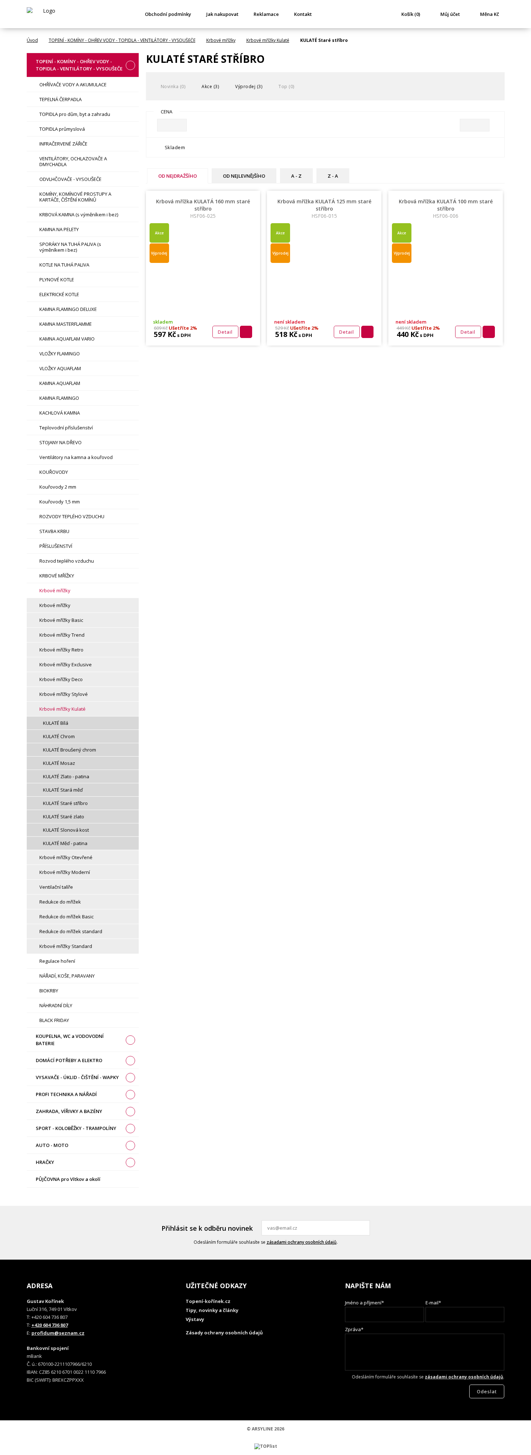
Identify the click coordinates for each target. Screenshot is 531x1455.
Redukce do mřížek (60, 901)
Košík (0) (410, 14)
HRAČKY (45, 1162)
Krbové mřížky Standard (65, 946)
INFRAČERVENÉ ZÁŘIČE (63, 143)
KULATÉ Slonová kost (66, 830)
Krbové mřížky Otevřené (65, 857)
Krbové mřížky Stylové (63, 694)
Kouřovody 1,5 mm (59, 501)
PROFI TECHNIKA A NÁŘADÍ (66, 1094)
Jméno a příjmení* (364, 1302)
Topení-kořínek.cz (208, 1301)
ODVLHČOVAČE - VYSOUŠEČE (70, 179)
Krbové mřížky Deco (61, 679)
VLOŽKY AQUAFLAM (60, 368)
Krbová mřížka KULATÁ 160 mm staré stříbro (203, 208)
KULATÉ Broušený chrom (69, 749)
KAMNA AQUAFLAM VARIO (67, 338)
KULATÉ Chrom (59, 736)
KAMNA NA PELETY (59, 229)
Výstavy (195, 1319)
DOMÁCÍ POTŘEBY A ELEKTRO (69, 1060)
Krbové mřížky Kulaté (267, 40)
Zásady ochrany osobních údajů (224, 1332)
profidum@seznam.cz (58, 1333)
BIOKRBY (48, 990)
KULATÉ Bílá (55, 723)
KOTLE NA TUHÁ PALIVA (64, 264)
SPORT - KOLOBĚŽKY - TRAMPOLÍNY (76, 1128)
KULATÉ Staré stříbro (65, 803)
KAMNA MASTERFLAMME (65, 324)
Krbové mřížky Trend (62, 635)
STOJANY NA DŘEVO (60, 442)
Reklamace (266, 14)
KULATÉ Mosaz (59, 763)
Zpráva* (354, 1329)
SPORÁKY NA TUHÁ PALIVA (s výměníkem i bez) (70, 247)
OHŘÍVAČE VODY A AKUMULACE (73, 84)
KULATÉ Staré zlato (63, 816)
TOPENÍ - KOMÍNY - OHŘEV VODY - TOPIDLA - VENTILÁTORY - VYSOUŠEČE (122, 40)
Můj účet (450, 14)
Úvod (32, 40)
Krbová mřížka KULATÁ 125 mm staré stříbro (324, 208)
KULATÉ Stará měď (63, 790)
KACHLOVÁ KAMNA (59, 413)
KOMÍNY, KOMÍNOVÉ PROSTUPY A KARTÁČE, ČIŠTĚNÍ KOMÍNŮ (75, 197)
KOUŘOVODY (53, 472)
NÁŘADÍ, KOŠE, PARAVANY (67, 976)
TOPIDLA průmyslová (62, 129)
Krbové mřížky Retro (61, 649)
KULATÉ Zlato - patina (66, 776)
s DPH (183, 335)
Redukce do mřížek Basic (66, 916)
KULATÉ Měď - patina (65, 843)
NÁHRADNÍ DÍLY (55, 1005)
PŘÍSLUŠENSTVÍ (55, 546)
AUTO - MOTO (52, 1145)
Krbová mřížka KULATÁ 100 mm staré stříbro (446, 208)
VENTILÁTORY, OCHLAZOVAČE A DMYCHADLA (73, 161)
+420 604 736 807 (49, 1325)
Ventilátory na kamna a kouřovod (76, 457)
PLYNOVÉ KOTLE (56, 279)
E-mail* (433, 1302)
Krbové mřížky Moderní (64, 872)
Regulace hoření (57, 961)
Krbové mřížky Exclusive (65, 664)
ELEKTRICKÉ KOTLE (59, 294)
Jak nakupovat (222, 14)
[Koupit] (246, 332)
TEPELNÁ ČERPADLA (60, 99)
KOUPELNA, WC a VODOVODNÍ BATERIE (70, 1040)
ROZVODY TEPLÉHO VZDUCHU (71, 516)
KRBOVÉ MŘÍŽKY (56, 575)
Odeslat (363, 1227)
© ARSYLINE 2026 (265, 1429)
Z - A (333, 176)
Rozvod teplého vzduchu (66, 561)
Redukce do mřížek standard (70, 931)
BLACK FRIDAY (54, 1020)
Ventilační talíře (56, 887)
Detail (225, 332)
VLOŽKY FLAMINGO (59, 353)
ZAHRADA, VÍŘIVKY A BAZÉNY (69, 1111)
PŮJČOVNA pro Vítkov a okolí (68, 1179)
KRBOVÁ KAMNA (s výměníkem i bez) (78, 214)
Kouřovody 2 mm (57, 487)
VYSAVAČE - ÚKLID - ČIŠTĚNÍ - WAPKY (77, 1077)
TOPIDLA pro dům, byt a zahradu (74, 114)
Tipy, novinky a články (212, 1310)
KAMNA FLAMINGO (59, 398)
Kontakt (303, 14)
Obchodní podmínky (168, 14)
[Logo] (46, 14)
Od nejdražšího (177, 176)
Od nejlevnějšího (244, 176)
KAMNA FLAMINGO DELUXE (68, 309)
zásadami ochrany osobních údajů (302, 1242)
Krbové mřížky (221, 40)
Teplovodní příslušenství (66, 427)
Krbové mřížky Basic (61, 620)
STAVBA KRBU (54, 531)
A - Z (296, 176)
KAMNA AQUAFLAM (59, 383)
